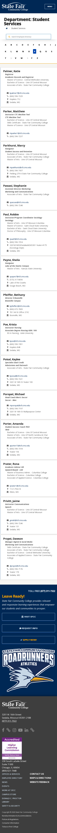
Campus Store (9, 794)
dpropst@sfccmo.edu (19, 566)
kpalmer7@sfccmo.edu (19, 93)
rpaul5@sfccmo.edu (18, 239)
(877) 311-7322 (9, 721)
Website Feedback (39, 782)
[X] (8, 730)
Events (5, 786)
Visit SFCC (30, 616)
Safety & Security (11, 806)
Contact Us (37, 773)
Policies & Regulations (10, 819)
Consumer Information (10, 823)
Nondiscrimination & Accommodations (16, 816)
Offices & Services (11, 774)
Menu (49, 6)
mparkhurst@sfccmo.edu (20, 167)
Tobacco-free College (10, 827)
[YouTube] (20, 730)
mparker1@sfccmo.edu (20, 133)
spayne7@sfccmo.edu (19, 276)
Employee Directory (12, 778)
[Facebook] (3, 730)
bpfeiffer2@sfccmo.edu (20, 306)
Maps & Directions (40, 777)
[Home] (7, 28)
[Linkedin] (26, 730)
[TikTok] (32, 730)
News (4, 782)
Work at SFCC (9, 790)
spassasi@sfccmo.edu (19, 202)
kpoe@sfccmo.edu (18, 341)
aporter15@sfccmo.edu (20, 445)
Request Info (29, 628)
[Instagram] (14, 730)
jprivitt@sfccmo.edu (18, 520)
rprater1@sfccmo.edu (19, 486)
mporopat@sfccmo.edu (20, 405)
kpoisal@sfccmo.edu (18, 376)
